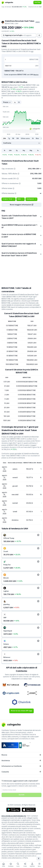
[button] (21, 205)
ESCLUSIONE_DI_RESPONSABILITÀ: (14, 816)
